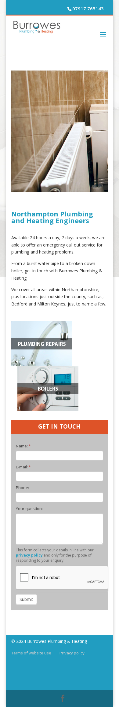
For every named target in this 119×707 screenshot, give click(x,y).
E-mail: (23, 467)
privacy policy (29, 555)
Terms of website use (31, 653)
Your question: (29, 508)
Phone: (22, 487)
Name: (23, 446)
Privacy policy (72, 653)
